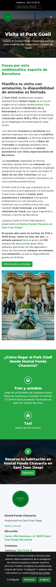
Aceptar (44, 579)
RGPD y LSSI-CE (13, 526)
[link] (8, 17)
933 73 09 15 (33, 2)
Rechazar (29, 579)
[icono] (28, 380)
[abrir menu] (51, 17)
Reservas (28, 472)
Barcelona (37, 104)
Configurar (13, 579)
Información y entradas (17, 264)
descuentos (23, 243)
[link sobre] (28, 500)
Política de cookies (40, 573)
